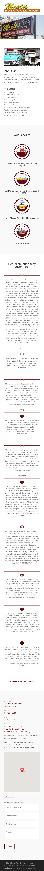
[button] (22, 770)
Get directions (9, 797)
